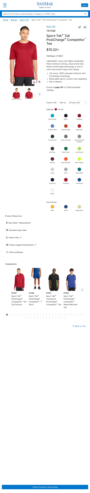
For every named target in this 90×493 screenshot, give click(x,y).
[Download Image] (34, 82)
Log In (84, 5)
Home (5, 20)
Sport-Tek (24, 20)
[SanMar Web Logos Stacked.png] (45, 5)
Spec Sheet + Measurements (19, 223)
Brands (14, 20)
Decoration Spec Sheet (17, 230)
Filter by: (63, 103)
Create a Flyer (13, 237)
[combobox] (77, 102)
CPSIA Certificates (16, 252)
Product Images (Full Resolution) (21, 245)
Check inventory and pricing (45, 487)
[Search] (85, 13)
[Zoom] (39, 82)
